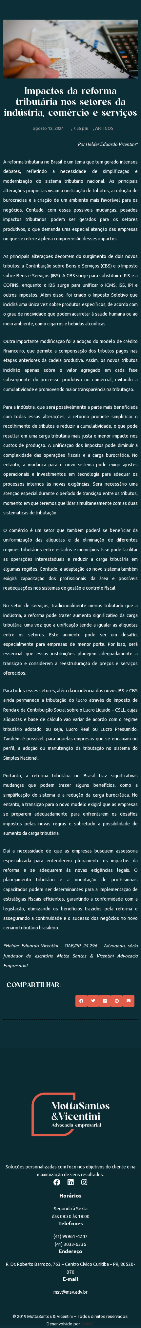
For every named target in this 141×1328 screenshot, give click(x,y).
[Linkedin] (70, 1182)
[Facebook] (57, 1182)
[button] (81, 1001)
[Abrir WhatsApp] (124, 1311)
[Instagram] (84, 1182)
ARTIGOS (104, 128)
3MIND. (87, 1323)
